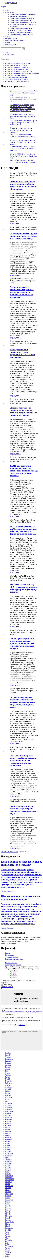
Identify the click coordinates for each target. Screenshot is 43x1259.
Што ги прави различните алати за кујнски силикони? (20, 897)
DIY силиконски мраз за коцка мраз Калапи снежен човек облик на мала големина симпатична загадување (23, 760)
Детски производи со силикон (21, 32)
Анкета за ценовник (8, 943)
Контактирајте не (11, 45)
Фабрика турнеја (11, 38)
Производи (9, 12)
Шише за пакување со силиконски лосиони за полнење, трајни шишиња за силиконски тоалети (23, 411)
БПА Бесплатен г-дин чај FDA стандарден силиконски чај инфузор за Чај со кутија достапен (23, 588)
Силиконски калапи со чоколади (22, 18)
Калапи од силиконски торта (20, 16)
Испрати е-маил (7, 987)
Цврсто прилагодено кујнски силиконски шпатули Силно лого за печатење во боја (23, 236)
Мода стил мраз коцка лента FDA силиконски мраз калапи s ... (22, 110)
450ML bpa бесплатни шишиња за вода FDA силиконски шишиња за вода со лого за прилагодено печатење (24, 471)
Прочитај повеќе (7, 891)
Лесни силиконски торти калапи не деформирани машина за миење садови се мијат (23, 810)
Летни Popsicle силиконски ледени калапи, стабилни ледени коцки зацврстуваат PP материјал (23, 185)
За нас (7, 36)
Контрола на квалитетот (14, 40)
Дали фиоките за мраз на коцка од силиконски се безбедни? (21, 863)
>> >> (16, 852)
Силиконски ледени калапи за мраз (23, 22)
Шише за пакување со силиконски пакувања (22, 73)
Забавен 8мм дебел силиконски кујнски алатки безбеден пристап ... (23, 161)
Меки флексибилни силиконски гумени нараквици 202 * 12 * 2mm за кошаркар (22, 353)
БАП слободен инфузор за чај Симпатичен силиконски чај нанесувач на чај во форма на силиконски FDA (23, 530)
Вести (7, 42)
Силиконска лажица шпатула (21, 28)
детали (18, 223)
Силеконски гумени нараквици (21, 34)
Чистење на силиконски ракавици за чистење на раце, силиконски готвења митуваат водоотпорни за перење (22, 702)
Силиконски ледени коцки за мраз (23, 14)
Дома (7, 10)
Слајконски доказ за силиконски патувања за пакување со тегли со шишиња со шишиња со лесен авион (22, 292)
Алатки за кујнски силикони (20, 30)
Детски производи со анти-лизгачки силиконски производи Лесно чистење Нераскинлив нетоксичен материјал (22, 643)
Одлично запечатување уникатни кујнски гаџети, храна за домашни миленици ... (23, 148)
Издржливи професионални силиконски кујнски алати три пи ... (23, 135)
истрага (12, 223)
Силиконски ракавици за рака (21, 20)
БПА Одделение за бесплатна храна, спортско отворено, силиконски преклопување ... (23, 123)
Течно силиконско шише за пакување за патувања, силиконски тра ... (23, 99)
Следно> (10, 852)
